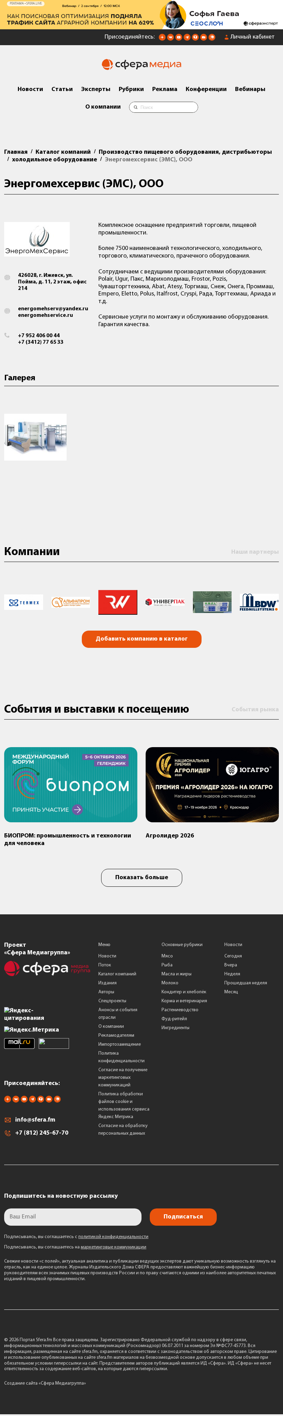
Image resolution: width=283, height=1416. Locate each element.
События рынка (255, 710)
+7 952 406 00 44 (39, 336)
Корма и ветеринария (184, 1001)
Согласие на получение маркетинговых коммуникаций (122, 1077)
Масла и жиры (177, 974)
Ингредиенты (175, 1028)
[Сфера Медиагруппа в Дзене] (162, 39)
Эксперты (95, 90)
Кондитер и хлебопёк (184, 992)
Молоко (170, 983)
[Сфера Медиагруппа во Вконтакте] (170, 39)
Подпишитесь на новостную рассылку (61, 1196)
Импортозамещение (119, 1044)
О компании (103, 107)
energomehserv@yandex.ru (53, 309)
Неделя (232, 974)
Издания (107, 983)
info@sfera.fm (35, 1120)
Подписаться (183, 1217)
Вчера (230, 965)
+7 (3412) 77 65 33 (41, 342)
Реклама (164, 90)
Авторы (106, 992)
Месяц (231, 992)
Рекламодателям (116, 1035)
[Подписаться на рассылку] (203, 39)
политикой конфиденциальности (113, 1236)
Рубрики (131, 90)
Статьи (62, 90)
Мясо (167, 956)
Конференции (206, 90)
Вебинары (250, 90)
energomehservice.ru (45, 315)
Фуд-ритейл (174, 1019)
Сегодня (233, 956)
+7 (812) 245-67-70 (41, 1133)
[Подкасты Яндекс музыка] (211, 39)
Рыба (167, 965)
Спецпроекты (112, 1001)
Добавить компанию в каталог (142, 639)
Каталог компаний (117, 974)
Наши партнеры (255, 552)
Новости (30, 90)
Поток (104, 965)
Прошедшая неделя (245, 983)
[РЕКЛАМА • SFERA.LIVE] (141, 26)
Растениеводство (180, 1010)
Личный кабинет (253, 37)
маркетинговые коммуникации (113, 1247)
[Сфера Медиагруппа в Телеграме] (187, 39)
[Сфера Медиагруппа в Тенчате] (195, 39)
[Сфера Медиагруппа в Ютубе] (178, 39)
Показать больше (141, 878)
